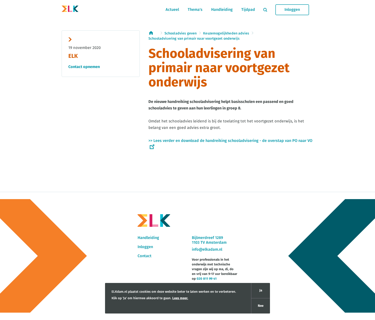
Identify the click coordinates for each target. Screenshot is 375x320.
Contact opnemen (84, 67)
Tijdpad (248, 10)
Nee (260, 305)
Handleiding (222, 10)
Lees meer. (180, 298)
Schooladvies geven (180, 33)
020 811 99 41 (207, 278)
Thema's (195, 10)
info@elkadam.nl (207, 250)
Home (153, 33)
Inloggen (292, 10)
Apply (265, 9)
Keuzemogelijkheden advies (226, 33)
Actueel (172, 10)
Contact (144, 256)
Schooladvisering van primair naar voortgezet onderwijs (194, 38)
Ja (260, 290)
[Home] (70, 9)
